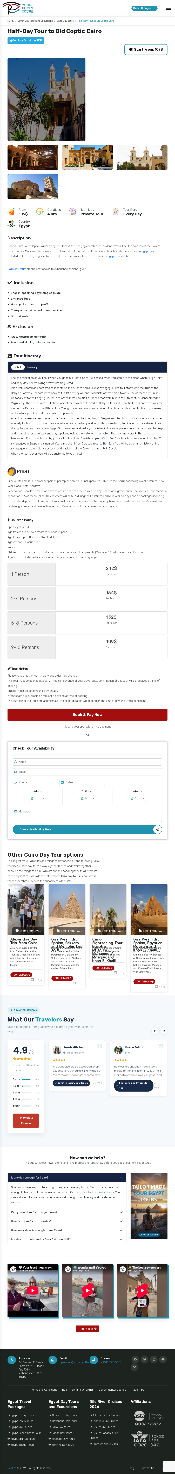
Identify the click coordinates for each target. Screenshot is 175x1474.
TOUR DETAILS (20, 974)
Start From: (30, 930)
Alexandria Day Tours (64, 1421)
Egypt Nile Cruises (21, 1427)
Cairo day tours (17, 269)
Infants (137, 791)
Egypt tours (115, 256)
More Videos (86, 1328)
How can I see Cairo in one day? (31, 1221)
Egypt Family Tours (21, 1421)
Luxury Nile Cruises (103, 1427)
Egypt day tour (151, 251)
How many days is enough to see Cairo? (36, 1230)
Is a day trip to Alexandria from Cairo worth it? (41, 1239)
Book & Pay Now (87, 714)
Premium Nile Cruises (105, 1444)
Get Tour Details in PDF (27, 40)
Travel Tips (137, 1389)
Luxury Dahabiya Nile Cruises (104, 1435)
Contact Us (147, 1468)
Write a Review (27, 1120)
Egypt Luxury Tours (22, 1415)
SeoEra (12, 1468)
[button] (155, 1030)
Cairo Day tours (60, 1427)
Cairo (105, 438)
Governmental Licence (112, 1389)
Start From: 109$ (148, 49)
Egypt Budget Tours (22, 1444)
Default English (143, 8)
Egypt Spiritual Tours (22, 1438)
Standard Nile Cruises (105, 1421)
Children (87, 791)
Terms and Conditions (44, 1389)
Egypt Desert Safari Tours (26, 1433)
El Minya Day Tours (62, 1444)
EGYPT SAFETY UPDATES (77, 1389)
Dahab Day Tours (61, 1433)
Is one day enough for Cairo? (29, 1177)
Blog (131, 1468)
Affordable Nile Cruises (106, 1415)
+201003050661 (111, 1362)
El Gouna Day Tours (63, 1438)
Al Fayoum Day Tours (64, 1415)
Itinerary (26, 367)
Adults (37, 791)
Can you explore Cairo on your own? (34, 1212)
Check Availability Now (35, 829)
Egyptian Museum (103, 1192)
